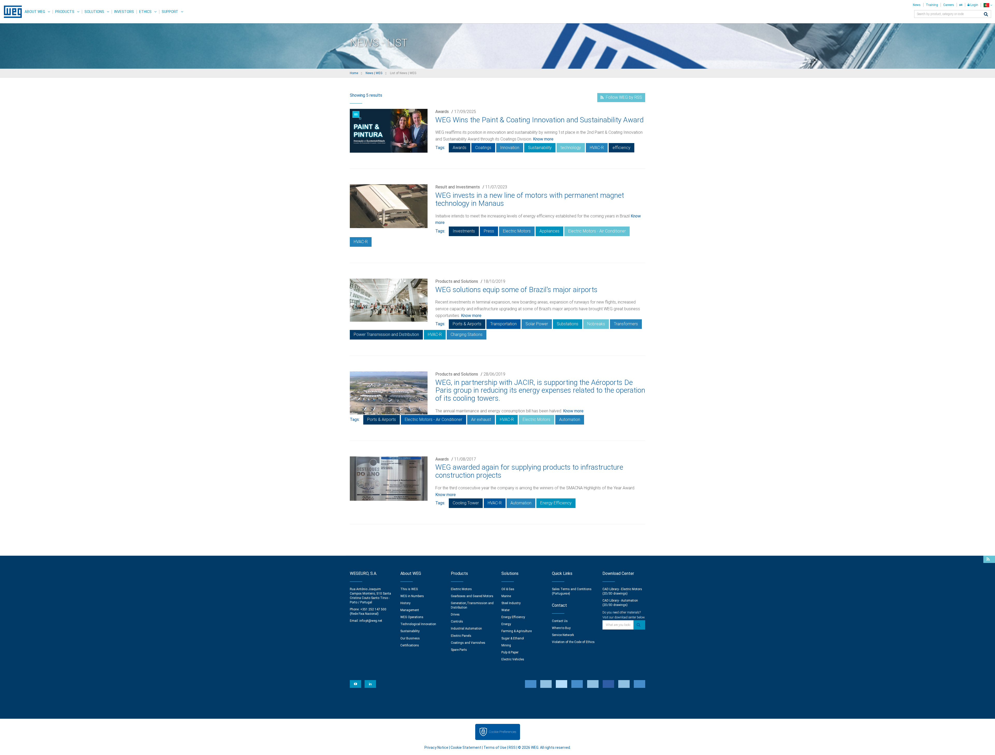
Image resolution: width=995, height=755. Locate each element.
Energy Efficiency (556, 502)
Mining (506, 645)
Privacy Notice (436, 747)
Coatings (483, 147)
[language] (988, 5)
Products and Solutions (456, 281)
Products (64, 12)
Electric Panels (461, 636)
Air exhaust (481, 419)
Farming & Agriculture (516, 631)
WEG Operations (411, 617)
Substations (567, 323)
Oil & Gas (507, 589)
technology (570, 147)
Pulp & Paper (509, 652)
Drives (455, 614)
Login (974, 5)
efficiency (621, 147)
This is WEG (409, 589)
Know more (543, 139)
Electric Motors (517, 231)
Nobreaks (596, 323)
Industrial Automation (466, 628)
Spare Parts (459, 650)
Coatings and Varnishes (468, 643)
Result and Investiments (457, 187)
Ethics (145, 12)
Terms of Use (495, 747)
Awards (442, 111)
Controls (457, 621)
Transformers (626, 323)
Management (409, 610)
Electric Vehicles (512, 659)
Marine (506, 596)
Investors (124, 12)
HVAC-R (597, 147)
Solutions (94, 12)
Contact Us (560, 621)
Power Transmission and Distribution (386, 334)
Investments (464, 231)
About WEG (35, 12)
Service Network (563, 635)
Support (170, 12)
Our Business (410, 638)
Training (932, 5)
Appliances (549, 231)
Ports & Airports (467, 323)
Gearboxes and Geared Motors (472, 596)
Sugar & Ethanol (512, 638)
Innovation (509, 147)
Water (505, 610)
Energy (506, 624)
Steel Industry (511, 603)
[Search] (986, 14)
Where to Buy (561, 628)
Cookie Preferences (502, 732)
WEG (11, 11)
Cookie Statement (466, 747)
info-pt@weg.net (370, 621)
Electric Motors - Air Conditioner (597, 231)
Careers (948, 5)
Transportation (503, 323)
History (405, 603)
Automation (569, 419)
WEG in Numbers (412, 596)
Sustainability (540, 147)
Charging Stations (466, 334)
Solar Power (536, 323)
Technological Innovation (418, 624)
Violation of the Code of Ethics (573, 642)
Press (489, 231)
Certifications (409, 645)
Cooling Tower (466, 502)
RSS (512, 747)
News (917, 5)
